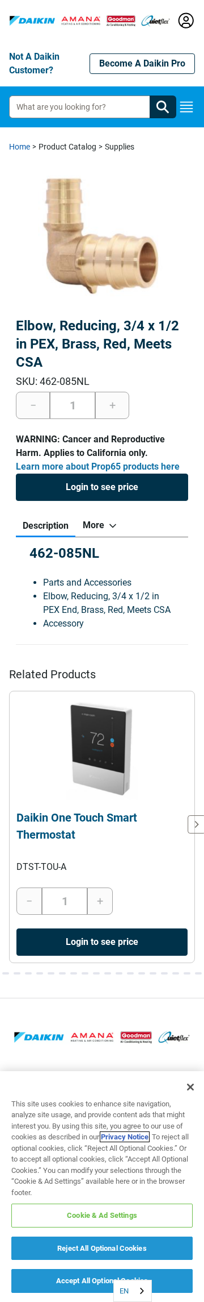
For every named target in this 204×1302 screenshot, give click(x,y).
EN (124, 1291)
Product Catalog (67, 146)
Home (19, 146)
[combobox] (132, 1291)
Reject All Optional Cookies (102, 1248)
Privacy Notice (124, 1137)
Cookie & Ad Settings (102, 1215)
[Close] (190, 1087)
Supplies (119, 146)
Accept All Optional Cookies (102, 1280)
